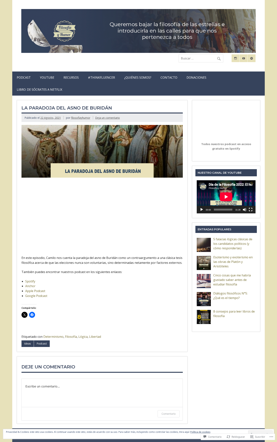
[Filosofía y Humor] (138, 52)
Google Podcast (36, 296)
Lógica (83, 337)
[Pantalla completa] (251, 209)
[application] (226, 196)
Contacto (169, 77)
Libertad (95, 337)
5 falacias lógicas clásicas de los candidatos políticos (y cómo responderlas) (232, 243)
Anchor (30, 286)
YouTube (47, 77)
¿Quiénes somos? (137, 77)
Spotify (30, 281)
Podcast (24, 77)
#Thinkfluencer (101, 77)
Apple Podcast (35, 291)
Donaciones (196, 77)
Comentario (168, 413)
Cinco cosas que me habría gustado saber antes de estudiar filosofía (232, 279)
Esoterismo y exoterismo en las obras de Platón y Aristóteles (233, 261)
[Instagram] (236, 58)
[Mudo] (244, 209)
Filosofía (71, 337)
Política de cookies (200, 432)
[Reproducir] (202, 209)
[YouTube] (244, 58)
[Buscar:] (201, 58)
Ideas (27, 343)
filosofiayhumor (80, 117)
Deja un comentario (107, 117)
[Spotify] (252, 58)
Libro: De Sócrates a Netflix (39, 89)
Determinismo (53, 337)
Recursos (71, 77)
